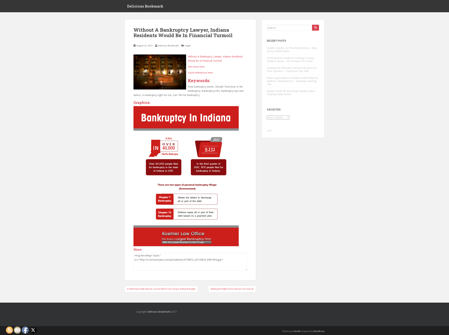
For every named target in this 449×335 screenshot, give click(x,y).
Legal (187, 45)
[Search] (315, 28)
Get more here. (196, 66)
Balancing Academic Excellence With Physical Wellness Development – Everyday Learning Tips (292, 81)
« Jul (269, 130)
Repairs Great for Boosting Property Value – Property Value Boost (292, 92)
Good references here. (200, 72)
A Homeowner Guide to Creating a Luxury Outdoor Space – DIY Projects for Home (290, 59)
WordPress (318, 331)
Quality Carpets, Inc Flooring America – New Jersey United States (292, 49)
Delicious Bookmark (145, 6)
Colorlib (296, 331)
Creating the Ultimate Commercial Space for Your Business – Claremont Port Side (292, 69)
